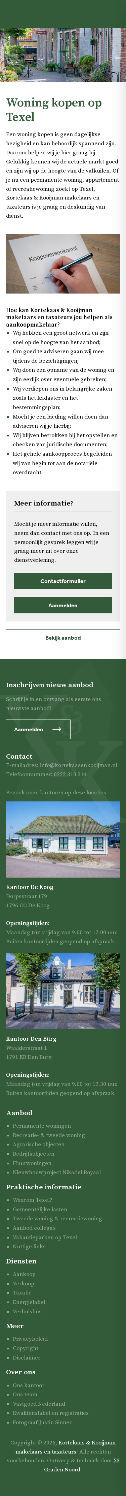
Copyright (25, 1348)
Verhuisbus (27, 1311)
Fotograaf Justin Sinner (42, 1422)
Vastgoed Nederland (39, 1404)
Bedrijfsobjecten (33, 1154)
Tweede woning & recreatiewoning (57, 1218)
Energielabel (29, 1302)
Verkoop (23, 1283)
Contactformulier (63, 581)
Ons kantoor (28, 1385)
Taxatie (22, 1292)
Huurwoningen (32, 1163)
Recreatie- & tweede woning (49, 1135)
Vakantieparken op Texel (45, 1237)
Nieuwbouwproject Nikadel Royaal (57, 1172)
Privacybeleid (30, 1339)
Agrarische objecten (39, 1144)
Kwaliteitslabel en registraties (51, 1413)
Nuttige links (29, 1246)
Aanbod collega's (34, 1228)
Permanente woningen (42, 1126)
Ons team (25, 1394)
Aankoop (24, 1274)
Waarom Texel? (32, 1200)
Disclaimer (26, 1358)
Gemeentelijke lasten (40, 1209)
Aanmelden (63, 605)
